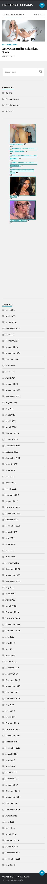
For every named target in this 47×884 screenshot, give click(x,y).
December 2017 (12, 729)
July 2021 (9, 538)
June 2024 (10, 365)
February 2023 (12, 433)
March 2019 (10, 661)
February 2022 (12, 495)
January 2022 (11, 501)
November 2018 (12, 686)
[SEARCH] (41, 72)
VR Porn (9, 111)
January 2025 (11, 347)
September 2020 (12, 581)
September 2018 (12, 698)
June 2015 (10, 865)
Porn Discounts (12, 105)
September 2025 (12, 328)
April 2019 (10, 655)
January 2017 (11, 785)
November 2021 (12, 513)
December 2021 (12, 507)
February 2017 (12, 778)
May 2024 (10, 371)
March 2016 (10, 834)
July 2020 (9, 587)
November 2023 (12, 390)
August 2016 (11, 815)
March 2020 (10, 606)
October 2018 (11, 692)
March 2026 (10, 322)
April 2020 (10, 599)
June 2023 (10, 414)
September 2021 (12, 525)
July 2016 (9, 822)
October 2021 (11, 519)
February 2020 (12, 612)
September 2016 (12, 809)
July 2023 (9, 408)
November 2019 (12, 624)
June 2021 (10, 544)
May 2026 (10, 310)
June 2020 (10, 593)
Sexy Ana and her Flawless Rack (20, 50)
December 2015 (12, 852)
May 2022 (10, 476)
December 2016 (12, 791)
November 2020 (12, 575)
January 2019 (11, 673)
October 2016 (11, 803)
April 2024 (10, 377)
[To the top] (42, 873)
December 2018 (12, 680)
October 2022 (11, 452)
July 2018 (9, 704)
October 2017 (11, 741)
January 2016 (11, 846)
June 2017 (10, 760)
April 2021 (10, 556)
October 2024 (11, 359)
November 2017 (12, 735)
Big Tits (8, 92)
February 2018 (12, 723)
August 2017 (11, 754)
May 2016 (10, 828)
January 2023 (11, 439)
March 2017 (10, 772)
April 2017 (10, 766)
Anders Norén (17, 880)
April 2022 (10, 482)
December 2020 (12, 569)
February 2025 (12, 340)
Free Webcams (9, 45)
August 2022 (11, 464)
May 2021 (10, 550)
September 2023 (12, 396)
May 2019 (10, 649)
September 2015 (12, 858)
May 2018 (10, 711)
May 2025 (10, 334)
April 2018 (10, 717)
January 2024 (11, 384)
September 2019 (12, 630)
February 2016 (12, 840)
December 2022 (12, 445)
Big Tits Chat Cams (17, 5)
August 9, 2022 (8, 56)
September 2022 (12, 458)
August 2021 (11, 532)
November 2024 (12, 353)
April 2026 (10, 316)
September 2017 (12, 747)
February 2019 (12, 667)
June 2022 (10, 470)
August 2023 (11, 402)
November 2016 (12, 797)
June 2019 (10, 643)
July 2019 (9, 637)
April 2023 (10, 421)
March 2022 (10, 488)
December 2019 (12, 618)
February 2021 (12, 562)
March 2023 (10, 427)
